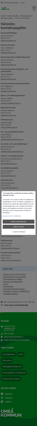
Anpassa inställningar (19, 232)
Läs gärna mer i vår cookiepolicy (12, 216)
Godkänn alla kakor (18, 227)
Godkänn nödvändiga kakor (18, 222)
